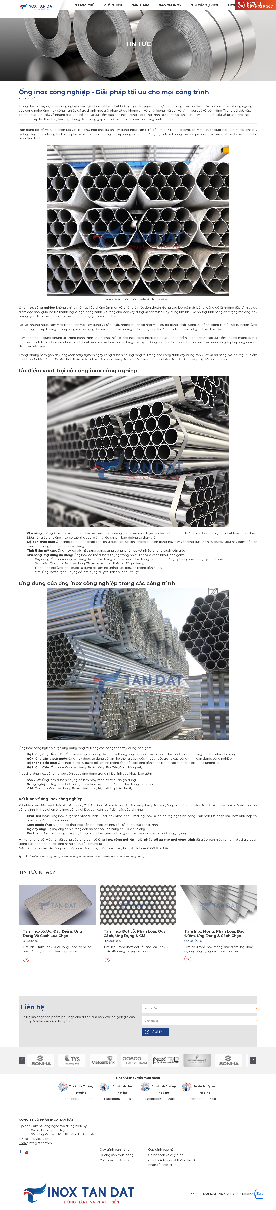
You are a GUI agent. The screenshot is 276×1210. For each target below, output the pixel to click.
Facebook (71, 1099)
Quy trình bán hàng (115, 1149)
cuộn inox (106, 848)
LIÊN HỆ (234, 5)
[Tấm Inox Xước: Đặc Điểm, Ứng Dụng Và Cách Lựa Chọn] (26, 959)
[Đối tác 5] (63, 1060)
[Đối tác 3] (188, 1060)
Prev (22, 1060)
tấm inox (90, 848)
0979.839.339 (157, 848)
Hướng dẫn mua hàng (116, 1155)
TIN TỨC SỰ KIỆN (204, 5)
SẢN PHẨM (140, 5)
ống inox (61, 848)
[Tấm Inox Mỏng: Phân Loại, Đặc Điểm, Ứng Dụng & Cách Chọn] (187, 959)
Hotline (81, 1092)
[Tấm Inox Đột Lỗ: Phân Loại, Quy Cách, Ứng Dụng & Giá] (107, 959)
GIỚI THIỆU (113, 5)
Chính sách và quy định (165, 1155)
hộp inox (75, 848)
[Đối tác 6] (94, 1060)
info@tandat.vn (40, 1143)
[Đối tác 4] (32, 1060)
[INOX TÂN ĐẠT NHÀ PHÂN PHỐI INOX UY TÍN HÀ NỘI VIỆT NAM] (37, 6)
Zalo (89, 1099)
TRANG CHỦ (85, 5)
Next (253, 1060)
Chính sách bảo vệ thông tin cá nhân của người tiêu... (171, 1162)
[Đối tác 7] (126, 1060)
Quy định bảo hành (163, 1149)
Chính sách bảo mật (115, 1160)
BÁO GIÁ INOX (170, 5)
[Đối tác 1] (157, 1060)
